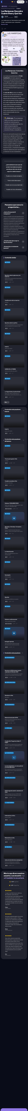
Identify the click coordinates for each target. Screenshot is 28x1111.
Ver (14, 48)
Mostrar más (4, 24)
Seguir (16, 16)
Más (6, 402)
